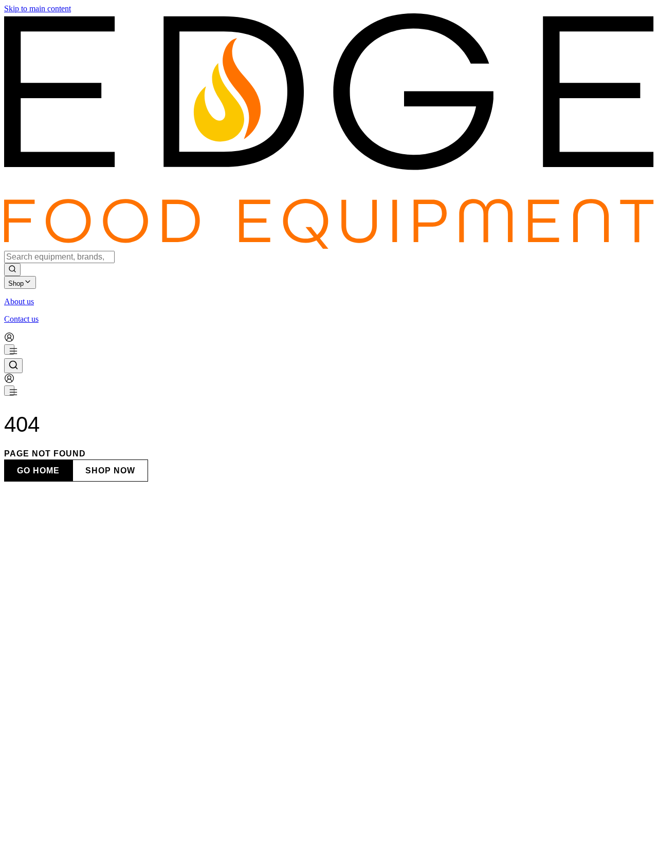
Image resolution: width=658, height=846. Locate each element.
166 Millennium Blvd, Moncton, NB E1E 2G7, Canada (94, 800)
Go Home (38, 470)
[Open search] (13, 365)
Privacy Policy (45, 828)
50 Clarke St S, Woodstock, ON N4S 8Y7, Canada (87, 760)
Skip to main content (37, 8)
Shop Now (110, 470)
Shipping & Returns (101, 828)
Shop (16, 283)
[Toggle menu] (9, 349)
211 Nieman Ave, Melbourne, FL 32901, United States (92, 841)
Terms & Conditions (167, 828)
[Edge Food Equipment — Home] (329, 246)
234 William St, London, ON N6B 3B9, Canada (82, 719)
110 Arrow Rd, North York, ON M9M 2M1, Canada (89, 679)
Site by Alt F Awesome (146, 819)
